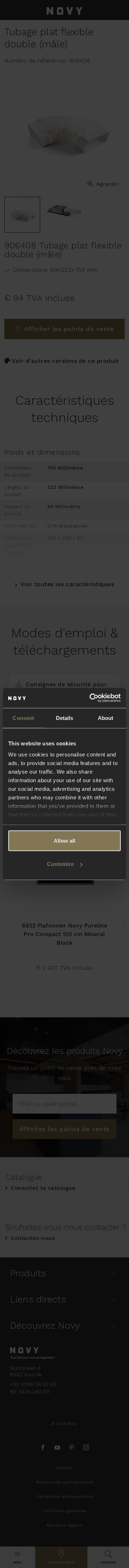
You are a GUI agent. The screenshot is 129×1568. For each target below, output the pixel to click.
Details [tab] (64, 718)
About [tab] (106, 718)
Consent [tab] (23, 718)
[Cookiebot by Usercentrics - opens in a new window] (91, 698)
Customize (60, 864)
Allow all (64, 840)
